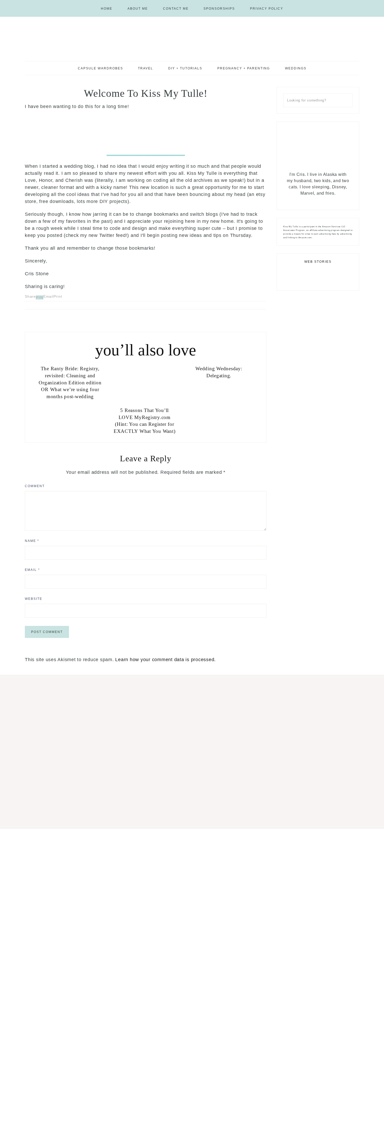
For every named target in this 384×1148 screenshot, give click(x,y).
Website (33, 599)
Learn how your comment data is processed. (165, 659)
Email (32, 570)
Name (32, 541)
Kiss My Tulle (192, 38)
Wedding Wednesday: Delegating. (218, 372)
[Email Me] (369, 2)
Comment (35, 486)
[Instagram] (360, 2)
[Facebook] (365, 2)
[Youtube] (367, 2)
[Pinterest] (363, 2)
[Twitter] (319, 199)
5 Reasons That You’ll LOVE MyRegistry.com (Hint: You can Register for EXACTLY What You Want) (145, 421)
